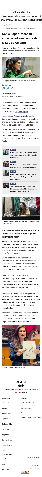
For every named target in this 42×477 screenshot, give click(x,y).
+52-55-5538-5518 (27, 403)
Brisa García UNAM (9, 20)
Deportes (5, 429)
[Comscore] (21, 392)
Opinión (34, 16)
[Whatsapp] (12, 88)
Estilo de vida (7, 424)
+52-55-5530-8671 (27, 408)
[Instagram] (24, 382)
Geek (4, 450)
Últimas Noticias (7, 16)
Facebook (5, 459)
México (17, 16)
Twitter (4, 464)
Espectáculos (7, 445)
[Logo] (21, 12)
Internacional (25, 16)
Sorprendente (7, 440)
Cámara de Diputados (10, 28)
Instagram (5, 469)
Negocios (5, 435)
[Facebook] (4, 88)
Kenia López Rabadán (28, 28)
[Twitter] (8, 88)
